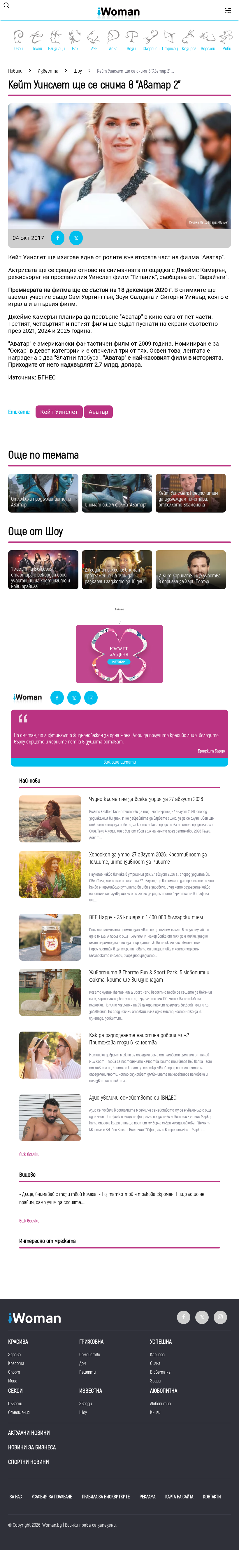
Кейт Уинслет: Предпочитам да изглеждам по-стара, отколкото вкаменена (188, 499)
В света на (160, 1372)
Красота (16, 1363)
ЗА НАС (16, 1497)
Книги (155, 1412)
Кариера (157, 1355)
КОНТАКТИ (212, 1497)
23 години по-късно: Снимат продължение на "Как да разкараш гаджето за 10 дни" (115, 576)
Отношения (18, 1412)
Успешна (161, 1341)
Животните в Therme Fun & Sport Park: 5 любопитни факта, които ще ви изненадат (149, 976)
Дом (82, 1363)
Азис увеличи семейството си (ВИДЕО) (133, 1097)
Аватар (98, 411)
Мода (12, 1381)
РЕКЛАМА (147, 1497)
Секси (15, 1390)
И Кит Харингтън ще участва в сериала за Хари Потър (190, 578)
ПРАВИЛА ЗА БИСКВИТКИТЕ (106, 1497)
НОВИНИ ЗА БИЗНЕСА (32, 1447)
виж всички (29, 1154)
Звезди (85, 1404)
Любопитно (160, 1404)
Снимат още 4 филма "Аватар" (116, 504)
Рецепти (87, 1372)
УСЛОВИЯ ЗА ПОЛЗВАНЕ (52, 1497)
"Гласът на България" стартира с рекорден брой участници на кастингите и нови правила (40, 578)
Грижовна (91, 1341)
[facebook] (57, 698)
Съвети (15, 1404)
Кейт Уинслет (59, 411)
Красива (18, 1341)
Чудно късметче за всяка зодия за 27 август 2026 (146, 799)
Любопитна (163, 1390)
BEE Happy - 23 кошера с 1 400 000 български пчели (147, 917)
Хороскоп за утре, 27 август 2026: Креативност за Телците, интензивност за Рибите (148, 858)
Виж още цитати (119, 762)
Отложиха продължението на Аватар (41, 502)
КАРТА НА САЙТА (179, 1497)
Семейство (89, 1355)
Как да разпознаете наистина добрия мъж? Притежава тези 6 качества (139, 1039)
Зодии (155, 1381)
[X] (74, 698)
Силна (155, 1363)
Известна (90, 1390)
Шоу (83, 1412)
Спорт (14, 1372)
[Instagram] (91, 698)
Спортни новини (28, 1462)
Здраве (14, 1355)
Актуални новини (29, 1432)
